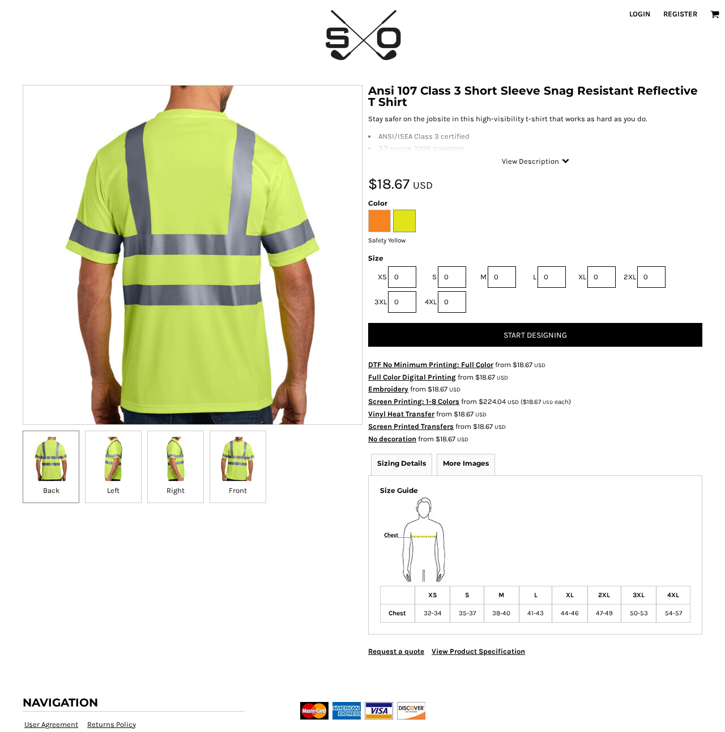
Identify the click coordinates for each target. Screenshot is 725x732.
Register (680, 14)
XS (382, 277)
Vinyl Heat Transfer (401, 414)
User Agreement (51, 724)
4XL (431, 301)
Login (639, 14)
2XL (630, 277)
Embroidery (388, 389)
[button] (714, 14)
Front (238, 490)
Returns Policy (111, 724)
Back (51, 490)
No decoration (392, 439)
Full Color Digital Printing (412, 377)
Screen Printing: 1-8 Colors (413, 401)
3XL (380, 301)
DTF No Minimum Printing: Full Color (430, 364)
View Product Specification (478, 651)
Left (113, 490)
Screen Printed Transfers (411, 426)
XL (582, 277)
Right (176, 490)
